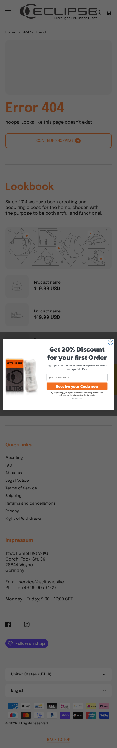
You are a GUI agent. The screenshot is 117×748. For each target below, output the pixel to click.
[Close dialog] (110, 342)
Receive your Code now (77, 386)
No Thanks (77, 398)
